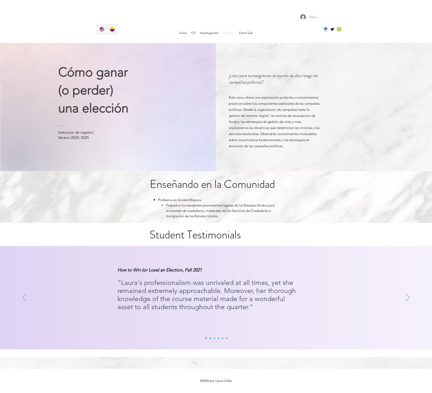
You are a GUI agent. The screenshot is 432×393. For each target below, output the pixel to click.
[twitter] (332, 29)
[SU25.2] (226, 338)
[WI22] (210, 338)
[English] (101, 29)
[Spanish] (111, 29)
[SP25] (218, 338)
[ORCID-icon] (339, 29)
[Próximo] (407, 297)
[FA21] (206, 338)
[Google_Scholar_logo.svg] (325, 29)
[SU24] (214, 338)
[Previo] (24, 297)
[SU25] (222, 338)
